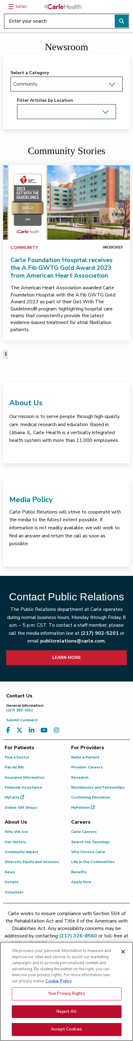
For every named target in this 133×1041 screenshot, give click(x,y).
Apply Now (81, 881)
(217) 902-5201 (100, 633)
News (10, 872)
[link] (66, 202)
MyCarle (12, 797)
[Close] (123, 952)
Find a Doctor (17, 757)
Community (24, 248)
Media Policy (31, 500)
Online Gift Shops (21, 807)
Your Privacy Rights (66, 993)
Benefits (79, 872)
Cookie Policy (58, 981)
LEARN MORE (66, 658)
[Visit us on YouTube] (44, 730)
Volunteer (14, 892)
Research (79, 777)
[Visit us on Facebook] (8, 730)
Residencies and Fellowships (98, 787)
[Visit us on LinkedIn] (31, 730)
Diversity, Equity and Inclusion (32, 861)
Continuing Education (90, 797)
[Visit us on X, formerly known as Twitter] (19, 730)
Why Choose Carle (88, 851)
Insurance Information (24, 777)
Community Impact (21, 851)
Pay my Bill (14, 767)
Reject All (66, 1011)
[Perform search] (121, 21)
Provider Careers (87, 767)
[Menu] (10, 6)
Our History (15, 841)
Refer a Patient (85, 757)
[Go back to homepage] (62, 6)
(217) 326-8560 (78, 935)
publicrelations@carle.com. (73, 641)
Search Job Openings (90, 841)
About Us (26, 403)
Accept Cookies (66, 1029)
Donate (12, 881)
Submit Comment (22, 720)
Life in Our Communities (92, 861)
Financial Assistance (23, 787)
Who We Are (16, 831)
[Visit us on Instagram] (56, 730)
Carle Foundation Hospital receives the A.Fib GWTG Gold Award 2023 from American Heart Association (62, 268)
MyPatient (81, 807)
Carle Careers (84, 831)
